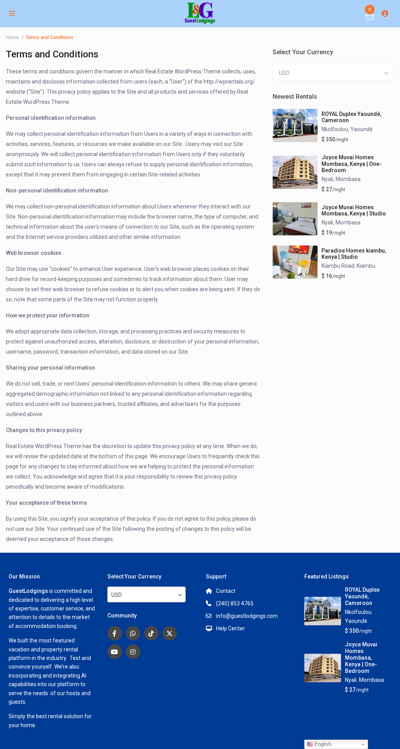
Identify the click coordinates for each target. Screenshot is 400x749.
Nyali (327, 179)
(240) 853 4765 (235, 603)
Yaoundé (361, 129)
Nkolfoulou (334, 129)
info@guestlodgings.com (247, 616)
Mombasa (348, 179)
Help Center (230, 628)
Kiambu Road (337, 266)
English (322, 744)
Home (12, 37)
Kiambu (366, 266)
